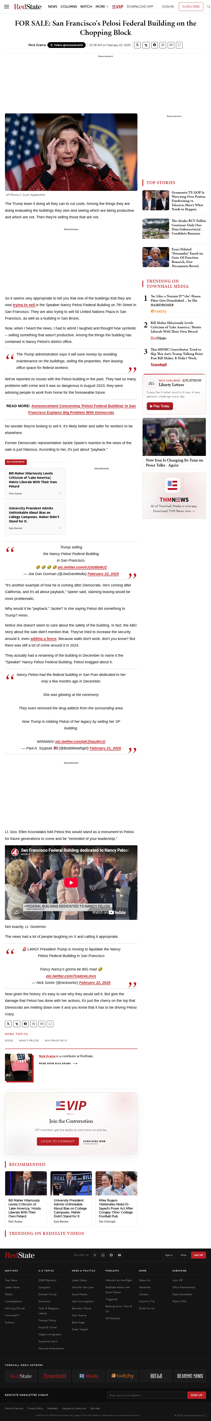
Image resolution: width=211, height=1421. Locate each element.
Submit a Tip (147, 1301)
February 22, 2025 (103, 574)
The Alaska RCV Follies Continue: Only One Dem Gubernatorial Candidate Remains (189, 227)
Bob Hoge (78, 1322)
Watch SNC (179, 1301)
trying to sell (24, 305)
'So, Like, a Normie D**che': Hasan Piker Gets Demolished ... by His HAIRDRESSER (176, 300)
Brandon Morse (81, 1308)
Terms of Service (14, 1408)
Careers (144, 1294)
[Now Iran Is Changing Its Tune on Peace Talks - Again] (174, 437)
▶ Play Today (160, 406)
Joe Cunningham (83, 1301)
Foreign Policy (47, 1320)
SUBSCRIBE (191, 6)
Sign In (169, 1255)
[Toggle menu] (6, 6)
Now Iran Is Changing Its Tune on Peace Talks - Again (174, 462)
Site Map (95, 1408)
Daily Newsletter (182, 1294)
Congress (44, 1287)
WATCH (86, 6)
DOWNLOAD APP (140, 6)
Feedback (52, 1408)
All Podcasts (113, 1318)
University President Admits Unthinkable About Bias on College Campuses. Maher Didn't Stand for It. (70, 1208)
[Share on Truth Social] (146, 45)
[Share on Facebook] (154, 45)
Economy (44, 1301)
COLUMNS (69, 6)
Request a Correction (74, 1408)
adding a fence (43, 639)
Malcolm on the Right (119, 1280)
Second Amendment (51, 1348)
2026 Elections (47, 1280)
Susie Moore (79, 1294)
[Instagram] (103, 1255)
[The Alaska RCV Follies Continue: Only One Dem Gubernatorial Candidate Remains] (155, 229)
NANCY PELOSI (29, 1040)
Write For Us (146, 1308)
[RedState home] (19, 1255)
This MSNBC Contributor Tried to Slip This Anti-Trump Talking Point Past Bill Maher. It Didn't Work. (177, 354)
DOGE (9, 1040)
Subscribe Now (94, 1141)
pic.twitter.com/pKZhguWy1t (80, 742)
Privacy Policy (35, 1408)
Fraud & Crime (48, 1327)
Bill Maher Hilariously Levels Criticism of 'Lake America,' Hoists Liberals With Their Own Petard (24, 1208)
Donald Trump (48, 1294)
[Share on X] (137, 45)
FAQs (183, 1255)
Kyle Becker (61, 1221)
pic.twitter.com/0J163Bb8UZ (82, 567)
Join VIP (198, 1255)
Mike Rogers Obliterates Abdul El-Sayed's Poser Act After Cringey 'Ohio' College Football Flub (116, 1208)
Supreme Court (48, 1341)
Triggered (111, 1299)
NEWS (52, 6)
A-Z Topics (46, 1271)
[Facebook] (111, 1255)
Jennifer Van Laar (83, 1287)
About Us (144, 1280)
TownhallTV (12, 1315)
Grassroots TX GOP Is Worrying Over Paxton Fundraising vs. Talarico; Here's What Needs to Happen (188, 201)
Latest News (12, 1287)
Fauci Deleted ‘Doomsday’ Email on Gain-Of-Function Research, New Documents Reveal (187, 258)
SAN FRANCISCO (56, 1040)
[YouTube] (119, 1255)
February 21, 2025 (105, 748)
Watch (9, 1294)
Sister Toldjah (80, 1329)
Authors (10, 1322)
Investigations (13, 1301)
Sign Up (197, 1395)
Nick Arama (37, 45)
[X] (94, 1255)
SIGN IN (168, 6)
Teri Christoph (107, 1221)
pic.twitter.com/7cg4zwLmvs (71, 976)
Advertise (144, 1287)
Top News (11, 1280)
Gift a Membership (183, 1287)
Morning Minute (15, 1308)
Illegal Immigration (50, 1334)
